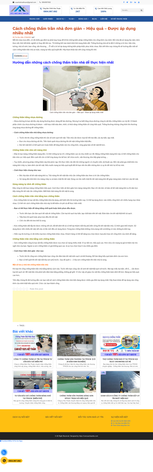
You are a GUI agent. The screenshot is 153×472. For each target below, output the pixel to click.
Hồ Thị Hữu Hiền (18, 37)
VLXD (71, 19)
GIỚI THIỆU (48, 19)
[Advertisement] (76, 307)
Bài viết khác (23, 331)
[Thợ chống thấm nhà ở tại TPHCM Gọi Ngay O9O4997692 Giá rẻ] (120, 345)
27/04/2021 (27, 37)
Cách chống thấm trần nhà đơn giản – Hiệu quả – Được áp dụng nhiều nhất (74, 30)
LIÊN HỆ (103, 19)
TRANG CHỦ (34, 19)
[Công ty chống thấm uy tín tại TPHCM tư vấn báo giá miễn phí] (32, 345)
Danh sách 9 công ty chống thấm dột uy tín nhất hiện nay (120, 397)
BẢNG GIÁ (83, 19)
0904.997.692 (50, 11)
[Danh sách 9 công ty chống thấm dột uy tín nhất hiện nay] (120, 382)
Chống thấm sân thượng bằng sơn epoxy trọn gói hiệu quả (76, 397)
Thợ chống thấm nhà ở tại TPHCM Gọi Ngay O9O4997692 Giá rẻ (120, 360)
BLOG (94, 19)
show (25, 56)
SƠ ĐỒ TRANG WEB (119, 19)
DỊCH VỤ (60, 19)
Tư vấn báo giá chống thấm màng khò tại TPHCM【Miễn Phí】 (33, 397)
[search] (141, 10)
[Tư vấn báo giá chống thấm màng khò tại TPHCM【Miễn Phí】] (32, 382)
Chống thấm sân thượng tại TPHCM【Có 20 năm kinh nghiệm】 (76, 360)
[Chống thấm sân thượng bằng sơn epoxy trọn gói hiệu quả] (76, 382)
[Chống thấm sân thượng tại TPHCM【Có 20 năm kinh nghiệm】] (76, 345)
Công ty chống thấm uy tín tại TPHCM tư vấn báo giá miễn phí (33, 360)
